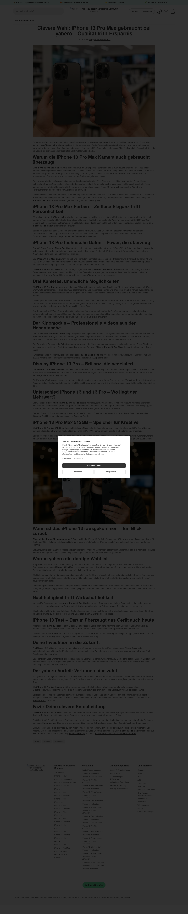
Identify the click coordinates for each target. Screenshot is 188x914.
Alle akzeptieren (94, 465)
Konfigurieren (110, 471)
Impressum (66, 458)
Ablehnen (78, 471)
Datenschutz (78, 458)
